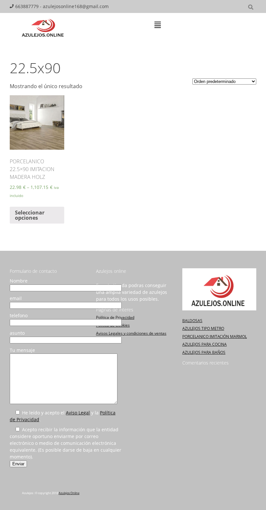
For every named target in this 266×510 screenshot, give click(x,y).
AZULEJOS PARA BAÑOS (203, 352)
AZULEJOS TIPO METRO (203, 328)
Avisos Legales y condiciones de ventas (131, 333)
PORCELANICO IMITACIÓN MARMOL (214, 336)
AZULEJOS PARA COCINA (204, 344)
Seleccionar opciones (29, 215)
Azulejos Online (69, 493)
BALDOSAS (192, 320)
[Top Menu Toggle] (158, 25)
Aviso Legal (78, 413)
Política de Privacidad (115, 317)
